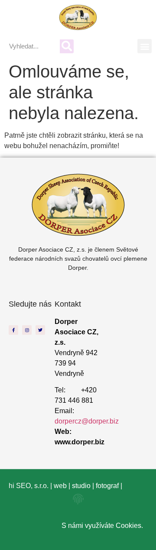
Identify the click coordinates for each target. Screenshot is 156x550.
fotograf (107, 485)
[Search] (67, 46)
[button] (144, 46)
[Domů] (78, 17)
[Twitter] (40, 330)
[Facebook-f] (13, 330)
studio (81, 485)
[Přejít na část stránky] (78, 499)
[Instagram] (27, 330)
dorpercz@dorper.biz (87, 421)
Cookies (128, 525)
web (60, 485)
